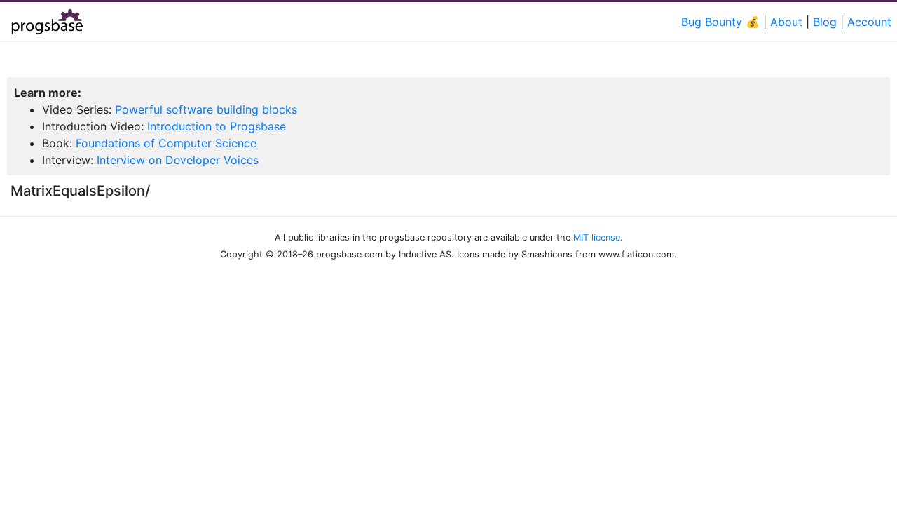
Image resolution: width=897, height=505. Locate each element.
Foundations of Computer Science (166, 143)
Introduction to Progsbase (216, 126)
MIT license (596, 237)
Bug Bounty (711, 22)
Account (869, 22)
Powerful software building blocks (206, 109)
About (786, 22)
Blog (825, 22)
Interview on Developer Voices (178, 160)
